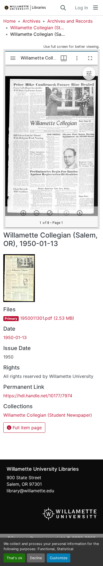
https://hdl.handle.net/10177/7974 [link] (37, 395)
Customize (58, 558)
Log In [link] (81, 7)
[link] (51, 318)
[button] (31, 7)
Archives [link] (31, 21)
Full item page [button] (26, 427)
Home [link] (9, 21)
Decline (36, 558)
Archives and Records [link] (70, 21)
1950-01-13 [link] (15, 337)
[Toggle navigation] (95, 7)
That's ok (14, 558)
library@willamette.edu (30, 490)
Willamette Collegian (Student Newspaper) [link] (37, 27)
